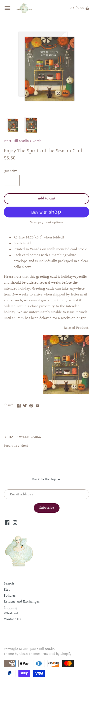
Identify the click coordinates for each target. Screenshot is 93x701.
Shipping (10, 607)
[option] (12, 125)
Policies (10, 596)
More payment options (46, 223)
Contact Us (12, 619)
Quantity (10, 171)
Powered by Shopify (56, 654)
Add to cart (46, 198)
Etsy (7, 590)
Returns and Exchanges (22, 601)
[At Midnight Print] (66, 393)
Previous (10, 446)
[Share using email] (37, 405)
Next (24, 446)
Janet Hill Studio (16, 141)
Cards (36, 141)
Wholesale (12, 613)
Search (9, 583)
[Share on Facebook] (19, 405)
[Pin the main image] (31, 405)
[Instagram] (15, 522)
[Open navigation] (7, 8)
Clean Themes (29, 654)
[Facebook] (7, 522)
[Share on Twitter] (25, 405)
